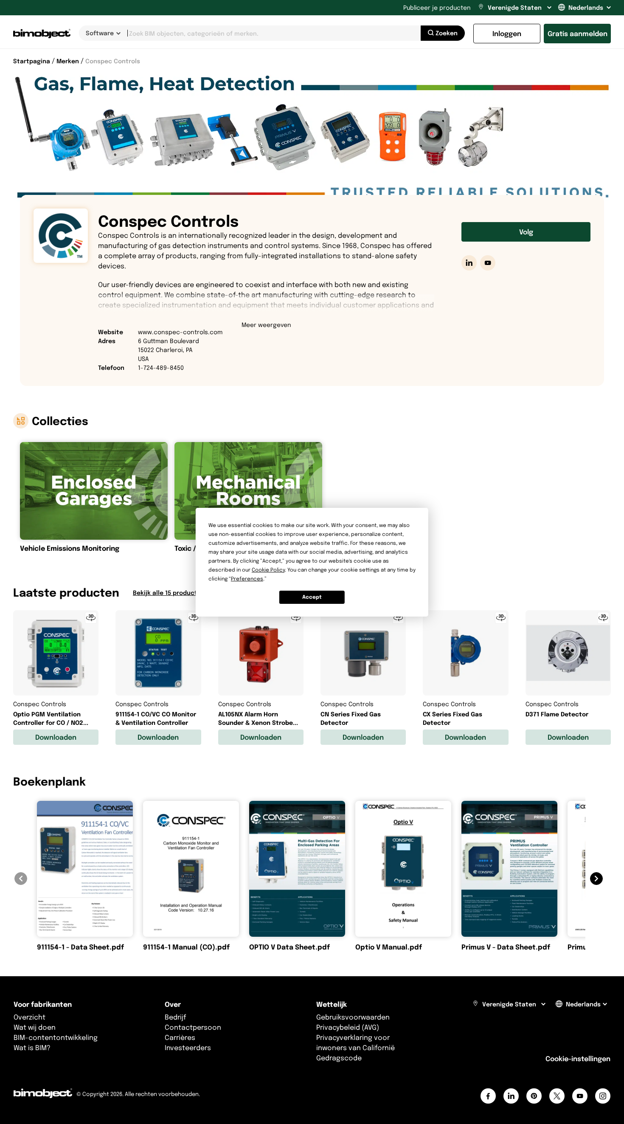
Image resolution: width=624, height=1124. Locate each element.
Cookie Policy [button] (268, 569)
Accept (312, 597)
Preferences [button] (247, 578)
